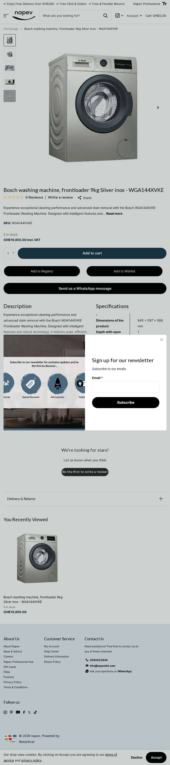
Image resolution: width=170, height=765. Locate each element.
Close (161, 340)
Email (97, 377)
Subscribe (126, 402)
